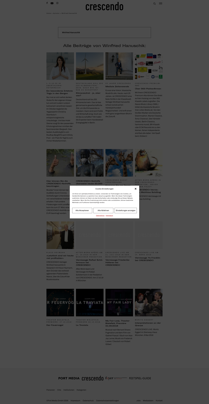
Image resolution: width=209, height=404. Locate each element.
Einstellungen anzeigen (125, 210)
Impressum (109, 215)
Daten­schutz (100, 215)
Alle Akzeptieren (82, 210)
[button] (135, 189)
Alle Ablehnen (103, 210)
